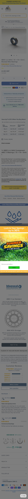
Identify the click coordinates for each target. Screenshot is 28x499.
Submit (14, 267)
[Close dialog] (27, 228)
